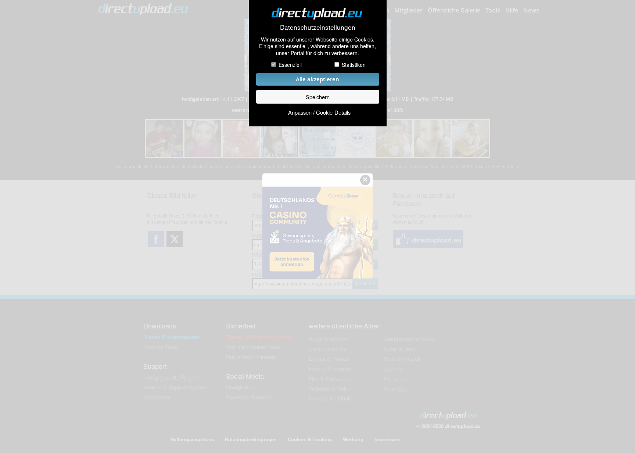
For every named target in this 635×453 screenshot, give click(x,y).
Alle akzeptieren (317, 79)
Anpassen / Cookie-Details (319, 112)
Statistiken (354, 64)
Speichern (318, 97)
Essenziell (290, 64)
